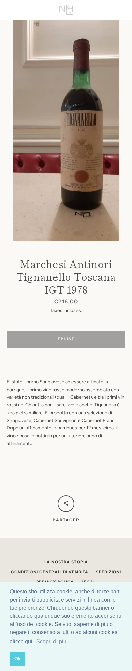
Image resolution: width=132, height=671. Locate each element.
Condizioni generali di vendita (49, 572)
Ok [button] (17, 659)
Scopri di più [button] (51, 641)
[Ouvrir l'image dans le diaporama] (66, 130)
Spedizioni (108, 572)
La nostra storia (66, 562)
